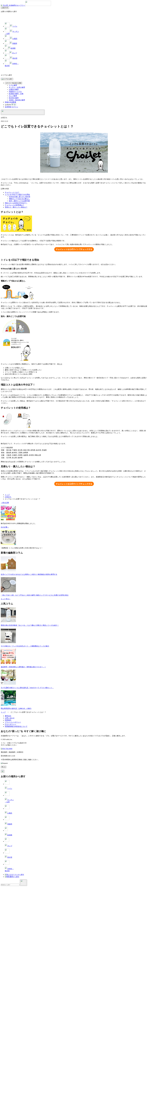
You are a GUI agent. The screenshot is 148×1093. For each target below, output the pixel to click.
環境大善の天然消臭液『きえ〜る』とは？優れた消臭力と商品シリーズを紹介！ (30, 625)
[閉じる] (2, 771)
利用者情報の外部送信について (16, 726)
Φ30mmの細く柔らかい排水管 (19, 196)
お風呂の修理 (14, 89)
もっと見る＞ (5, 599)
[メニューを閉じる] (23, 112)
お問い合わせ (9, 718)
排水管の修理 (14, 98)
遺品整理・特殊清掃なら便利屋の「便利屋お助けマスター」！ (23, 667)
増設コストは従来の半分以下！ (16, 203)
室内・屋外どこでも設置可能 (19, 201)
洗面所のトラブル (15, 91)
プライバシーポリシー (13, 722)
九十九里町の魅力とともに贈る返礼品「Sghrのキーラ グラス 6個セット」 (27, 688)
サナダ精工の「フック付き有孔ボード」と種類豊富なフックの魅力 (25, 646)
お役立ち (8, 497)
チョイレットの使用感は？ (14, 205)
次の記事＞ (5, 527)
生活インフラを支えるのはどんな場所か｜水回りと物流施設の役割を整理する (29, 574)
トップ (7, 495)
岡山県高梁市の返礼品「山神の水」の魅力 (16, 708)
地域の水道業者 (10, 102)
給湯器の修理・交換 (16, 94)
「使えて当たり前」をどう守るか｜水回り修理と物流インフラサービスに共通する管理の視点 (34, 595)
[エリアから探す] (7, 79)
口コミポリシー (10, 724)
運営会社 (8, 716)
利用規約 (8, 720)
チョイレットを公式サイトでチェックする (74, 249)
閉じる (4, 767)
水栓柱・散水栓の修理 (17, 100)
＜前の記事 (5, 503)
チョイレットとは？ (12, 192)
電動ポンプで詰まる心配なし (19, 199)
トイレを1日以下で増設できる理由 (17, 194)
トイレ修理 (13, 85)
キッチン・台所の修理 (17, 87)
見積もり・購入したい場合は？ (16, 207)
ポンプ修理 (13, 96)
